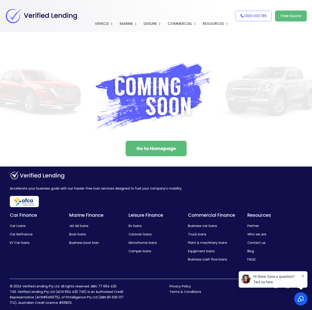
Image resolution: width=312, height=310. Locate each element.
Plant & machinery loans (207, 242)
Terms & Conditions (185, 291)
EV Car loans (19, 242)
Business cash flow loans (207, 259)
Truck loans (197, 234)
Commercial (180, 23)
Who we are (256, 234)
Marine (126, 23)
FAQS (251, 259)
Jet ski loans (78, 226)
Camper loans (140, 251)
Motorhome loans (143, 242)
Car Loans (18, 226)
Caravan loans (140, 234)
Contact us (256, 242)
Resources (213, 23)
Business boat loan (84, 242)
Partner (253, 226)
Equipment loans (201, 251)
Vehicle (102, 23)
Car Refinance (21, 234)
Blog (250, 251)
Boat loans (77, 234)
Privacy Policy (180, 286)
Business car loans (202, 226)
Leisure (150, 23)
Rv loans (135, 226)
